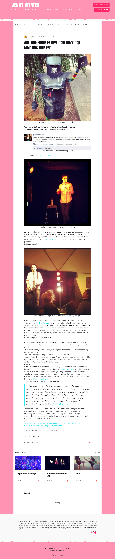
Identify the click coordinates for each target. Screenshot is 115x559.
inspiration (68, 24)
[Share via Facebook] (25, 437)
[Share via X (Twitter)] (29, 437)
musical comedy (55, 430)
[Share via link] (38, 437)
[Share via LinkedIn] (34, 437)
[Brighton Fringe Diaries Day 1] (28, 463)
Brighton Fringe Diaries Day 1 (27, 474)
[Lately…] (87, 463)
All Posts (18, 24)
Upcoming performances (33, 430)
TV (32, 24)
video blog (39, 24)
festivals (45, 430)
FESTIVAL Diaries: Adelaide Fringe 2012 (57, 475)
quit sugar (50, 24)
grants (59, 24)
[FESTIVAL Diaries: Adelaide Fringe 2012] (58, 463)
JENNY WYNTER (25, 5)
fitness (77, 24)
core (25, 24)
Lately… (78, 474)
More (85, 24)
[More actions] (90, 37)
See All (97, 452)
